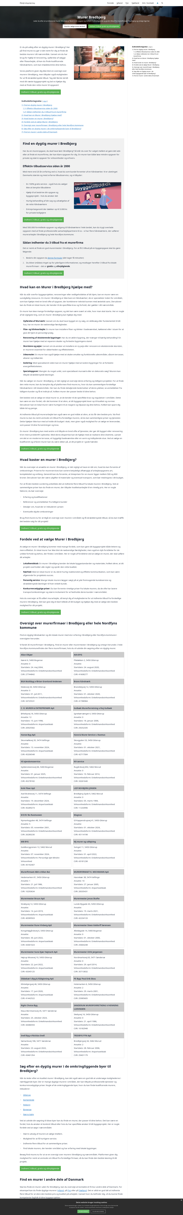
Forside (110, 3)
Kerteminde (28, 1099)
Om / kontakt (148, 3)
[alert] (91, 1207)
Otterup (27, 1095)
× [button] (181, 1200)
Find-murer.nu (27, 3)
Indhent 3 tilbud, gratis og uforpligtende (104, 26)
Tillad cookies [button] (83, 1211)
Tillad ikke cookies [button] (98, 1211)
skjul (45, 101)
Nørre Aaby (28, 1114)
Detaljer (112, 1207)
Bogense (27, 1109)
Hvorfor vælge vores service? (74, 26)
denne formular (55, 257)
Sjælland (135, 3)
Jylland (119, 3)
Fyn (127, 3)
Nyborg (26, 1104)
